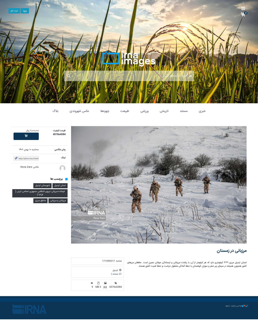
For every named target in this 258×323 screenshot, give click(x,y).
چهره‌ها (104, 111)
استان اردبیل (60, 185)
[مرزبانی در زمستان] (159, 185)
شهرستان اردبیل (42, 185)
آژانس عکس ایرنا (129, 59)
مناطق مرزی (40, 201)
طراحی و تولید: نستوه (234, 306)
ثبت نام (14, 11)
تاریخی (164, 111)
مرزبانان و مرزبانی (58, 201)
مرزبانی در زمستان (232, 250)
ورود (25, 11)
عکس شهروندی (79, 111)
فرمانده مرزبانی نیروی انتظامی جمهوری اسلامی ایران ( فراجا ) (40, 193)
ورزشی (144, 111)
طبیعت (124, 111)
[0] (26, 136)
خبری (202, 111)
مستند (184, 111)
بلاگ (55, 111)
